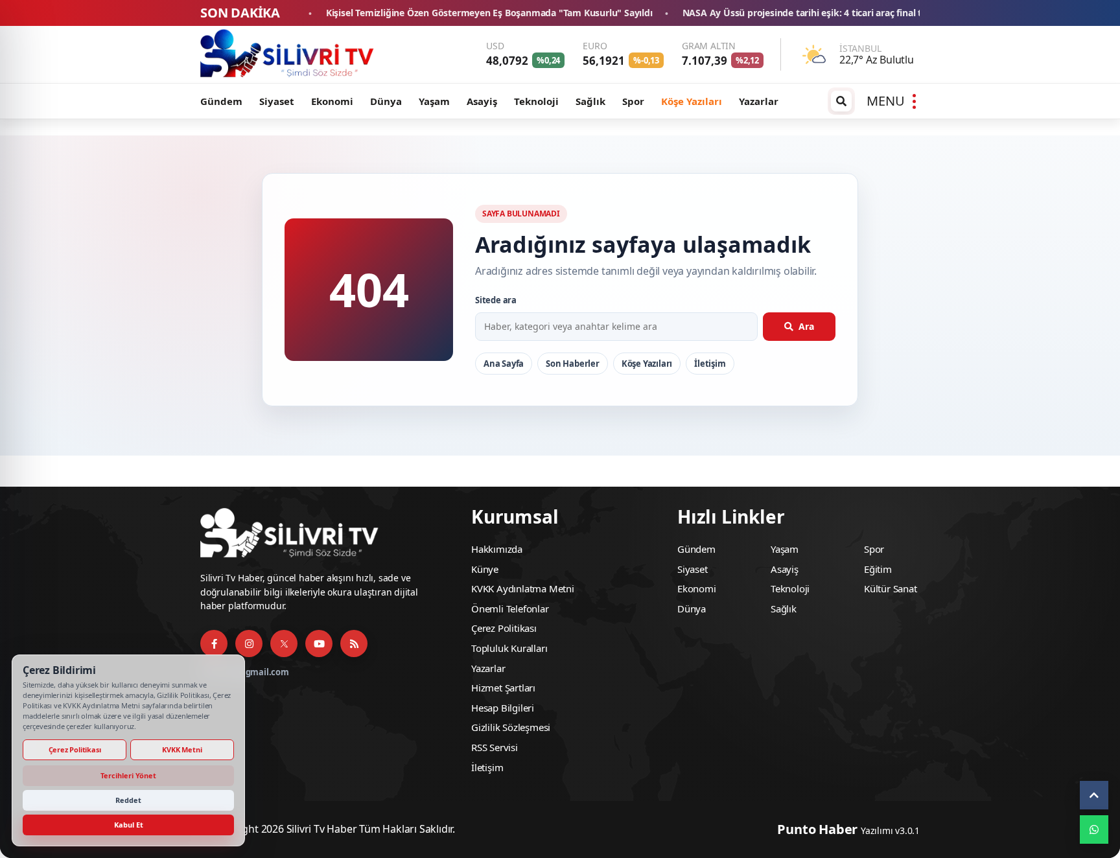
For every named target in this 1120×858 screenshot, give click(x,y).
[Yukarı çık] (1094, 795)
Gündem (221, 101)
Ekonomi (332, 101)
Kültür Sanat (890, 588)
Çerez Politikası (504, 627)
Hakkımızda (496, 548)
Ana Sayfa (504, 363)
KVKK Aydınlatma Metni (522, 588)
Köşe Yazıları (691, 101)
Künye (484, 568)
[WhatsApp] (1094, 829)
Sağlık (590, 101)
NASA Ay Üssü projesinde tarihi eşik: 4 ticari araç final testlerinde (752, 13)
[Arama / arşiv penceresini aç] (841, 101)
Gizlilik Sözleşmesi (510, 727)
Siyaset (276, 101)
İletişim (709, 363)
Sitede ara (496, 300)
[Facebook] (214, 643)
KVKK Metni (182, 749)
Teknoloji (536, 101)
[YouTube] (318, 643)
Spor (633, 101)
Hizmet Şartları (503, 687)
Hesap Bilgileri (502, 707)
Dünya (386, 101)
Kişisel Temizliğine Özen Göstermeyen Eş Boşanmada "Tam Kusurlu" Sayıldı (417, 13)
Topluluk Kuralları (509, 648)
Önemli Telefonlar (510, 608)
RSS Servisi (494, 747)
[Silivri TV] (287, 54)
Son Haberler (573, 363)
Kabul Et (128, 824)
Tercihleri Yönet (128, 775)
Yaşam (434, 101)
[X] (284, 643)
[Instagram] (248, 643)
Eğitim (878, 568)
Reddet (128, 800)
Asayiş (482, 101)
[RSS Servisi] (354, 643)
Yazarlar (758, 101)
